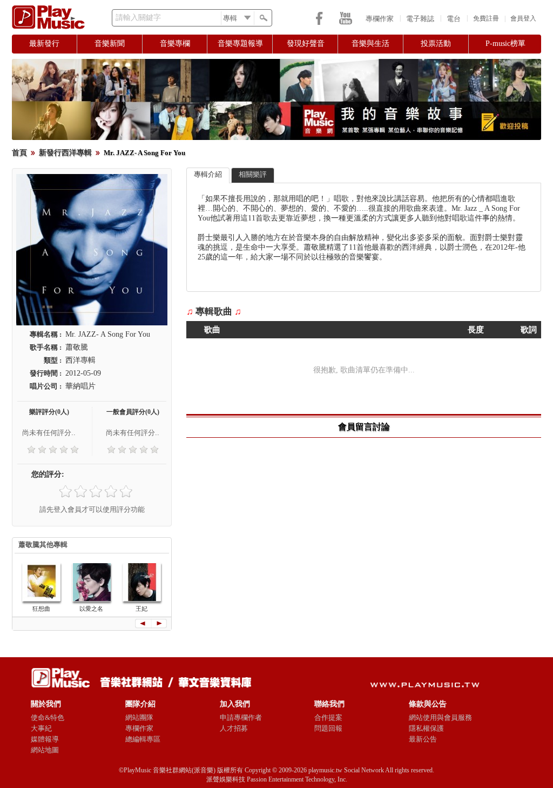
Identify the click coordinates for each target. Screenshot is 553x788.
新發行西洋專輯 (65, 153)
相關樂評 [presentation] (253, 174)
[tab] (208, 175)
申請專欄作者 (241, 717)
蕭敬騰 (76, 347)
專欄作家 (380, 19)
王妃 (141, 608)
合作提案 (328, 717)
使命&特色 (47, 717)
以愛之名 (91, 608)
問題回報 (328, 728)
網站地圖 (45, 750)
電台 (454, 19)
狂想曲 (41, 608)
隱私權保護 (426, 728)
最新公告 (423, 739)
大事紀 (41, 728)
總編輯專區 (142, 739)
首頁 (19, 153)
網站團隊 (139, 717)
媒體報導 (45, 739)
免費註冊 (486, 18)
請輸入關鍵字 (138, 18)
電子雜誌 (420, 19)
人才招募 (234, 728)
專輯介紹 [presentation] (208, 174)
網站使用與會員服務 (440, 717)
